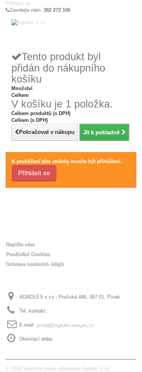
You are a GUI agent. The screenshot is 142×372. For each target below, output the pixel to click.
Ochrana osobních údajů (35, 264)
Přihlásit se (18, 3)
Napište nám (20, 244)
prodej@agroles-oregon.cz (65, 325)
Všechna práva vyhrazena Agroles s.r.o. (67, 368)
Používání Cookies (28, 254)
